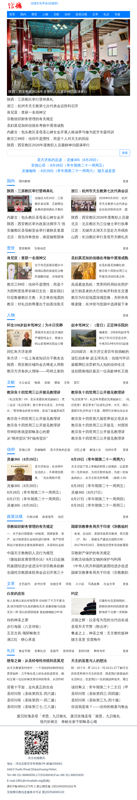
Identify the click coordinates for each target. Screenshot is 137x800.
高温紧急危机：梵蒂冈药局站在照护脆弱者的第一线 (99, 284)
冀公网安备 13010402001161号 (56, 786)
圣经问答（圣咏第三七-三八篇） (32, 707)
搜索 (125, 152)
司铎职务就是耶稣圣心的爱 (28, 432)
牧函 (37, 382)
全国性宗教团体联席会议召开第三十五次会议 (35, 573)
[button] (115, 21)
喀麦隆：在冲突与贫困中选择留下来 (99, 304)
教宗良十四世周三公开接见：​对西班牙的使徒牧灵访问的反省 (99, 425)
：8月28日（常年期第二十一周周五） (68, 165)
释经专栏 (99, 650)
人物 (45, 14)
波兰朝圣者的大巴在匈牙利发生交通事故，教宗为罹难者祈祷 (99, 291)
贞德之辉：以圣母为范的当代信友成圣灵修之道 (99, 620)
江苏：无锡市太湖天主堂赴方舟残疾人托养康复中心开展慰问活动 (99, 230)
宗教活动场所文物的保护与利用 (96, 559)
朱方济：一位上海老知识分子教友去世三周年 (35, 358)
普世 (34, 14)
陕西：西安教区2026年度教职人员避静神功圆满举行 (48, 145)
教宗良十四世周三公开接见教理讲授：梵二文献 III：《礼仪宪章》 (33, 419)
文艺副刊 (24, 583)
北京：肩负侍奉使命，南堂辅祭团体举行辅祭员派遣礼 (35, 237)
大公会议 (24, 382)
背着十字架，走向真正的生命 (30, 687)
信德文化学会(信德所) (44, 3)
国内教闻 (24, 181)
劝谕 (47, 382)
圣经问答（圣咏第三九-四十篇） (96, 700)
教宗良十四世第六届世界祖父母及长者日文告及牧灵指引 (99, 419)
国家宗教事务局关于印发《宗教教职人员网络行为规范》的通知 (99, 573)
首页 (12, 14)
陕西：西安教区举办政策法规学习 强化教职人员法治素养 (36, 224)
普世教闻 (24, 248)
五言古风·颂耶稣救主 (23, 633)
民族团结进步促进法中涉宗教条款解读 (35, 566)
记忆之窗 (80, 449)
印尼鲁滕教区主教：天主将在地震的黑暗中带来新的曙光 (35, 298)
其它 (77, 382)
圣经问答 (84, 650)
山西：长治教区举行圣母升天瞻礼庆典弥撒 (99, 237)
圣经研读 (68, 650)
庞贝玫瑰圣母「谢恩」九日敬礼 (95, 716)
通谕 (57, 382)
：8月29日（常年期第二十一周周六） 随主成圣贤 (68, 171)
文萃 (95, 14)
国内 (23, 14)
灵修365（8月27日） (87, 492)
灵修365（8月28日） (23, 486)
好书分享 (40, 583)
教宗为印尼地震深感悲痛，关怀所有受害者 (99, 298)
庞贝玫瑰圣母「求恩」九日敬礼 (42, 716)
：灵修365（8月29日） (68, 160)
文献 (56, 14)
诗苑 (68, 583)
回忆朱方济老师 (19, 352)
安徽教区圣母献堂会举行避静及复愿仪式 (35, 230)
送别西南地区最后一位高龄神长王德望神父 (99, 371)
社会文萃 (109, 583)
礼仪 (106, 14)
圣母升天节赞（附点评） (90, 626)
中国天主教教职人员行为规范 (30, 553)
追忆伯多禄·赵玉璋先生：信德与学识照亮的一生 (100, 358)
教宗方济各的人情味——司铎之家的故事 (35, 371)
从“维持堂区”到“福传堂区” (27, 438)
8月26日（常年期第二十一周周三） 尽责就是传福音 (99, 505)
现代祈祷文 (49, 722)
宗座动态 (40, 248)
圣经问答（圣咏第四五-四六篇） (32, 693)
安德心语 (24, 449)
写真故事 (94, 583)
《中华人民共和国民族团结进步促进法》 (99, 566)
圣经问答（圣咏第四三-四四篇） (96, 693)
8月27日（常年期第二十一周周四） (99, 499)
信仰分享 (111, 449)
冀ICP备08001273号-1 (21, 786)
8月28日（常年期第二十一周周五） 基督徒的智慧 (99, 486)
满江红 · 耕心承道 (21, 639)
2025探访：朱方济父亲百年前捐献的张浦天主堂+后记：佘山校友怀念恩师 (100, 352)
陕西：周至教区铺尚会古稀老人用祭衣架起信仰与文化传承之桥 (35, 365)
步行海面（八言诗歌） (25, 626)
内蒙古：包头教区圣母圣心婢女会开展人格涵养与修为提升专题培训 (60, 132)
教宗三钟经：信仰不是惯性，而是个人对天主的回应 (48, 139)
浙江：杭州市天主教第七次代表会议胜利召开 (42, 106)
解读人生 (95, 449)
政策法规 (81, 14)
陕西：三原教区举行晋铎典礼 (30, 99)
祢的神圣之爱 (17, 620)
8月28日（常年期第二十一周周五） (35, 492)
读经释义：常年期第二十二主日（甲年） (99, 687)
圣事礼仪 (40, 650)
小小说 (79, 583)
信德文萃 (56, 583)
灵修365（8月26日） (23, 505)
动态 (61, 516)
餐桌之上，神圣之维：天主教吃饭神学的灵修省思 (99, 633)
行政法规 (32, 516)
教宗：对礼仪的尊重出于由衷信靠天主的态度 (35, 304)
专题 (117, 14)
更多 (126, 181)
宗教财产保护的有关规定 (90, 553)
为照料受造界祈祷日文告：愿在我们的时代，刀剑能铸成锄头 (35, 291)
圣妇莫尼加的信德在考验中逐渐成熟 (35, 125)
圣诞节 (54, 650)
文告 (67, 382)
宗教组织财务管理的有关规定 (30, 119)
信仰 (67, 14)
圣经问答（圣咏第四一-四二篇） (32, 700)
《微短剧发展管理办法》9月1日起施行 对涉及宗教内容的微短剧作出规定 (36, 559)
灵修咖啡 (40, 449)
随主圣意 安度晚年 (86, 639)
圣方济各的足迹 (60, 449)
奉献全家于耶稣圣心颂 (79, 722)
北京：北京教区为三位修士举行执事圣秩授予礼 (99, 224)
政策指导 (48, 516)
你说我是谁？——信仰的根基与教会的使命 (99, 707)
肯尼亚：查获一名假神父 (26, 112)
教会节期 (24, 650)
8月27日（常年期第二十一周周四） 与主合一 (35, 499)
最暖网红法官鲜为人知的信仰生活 (98, 364)
